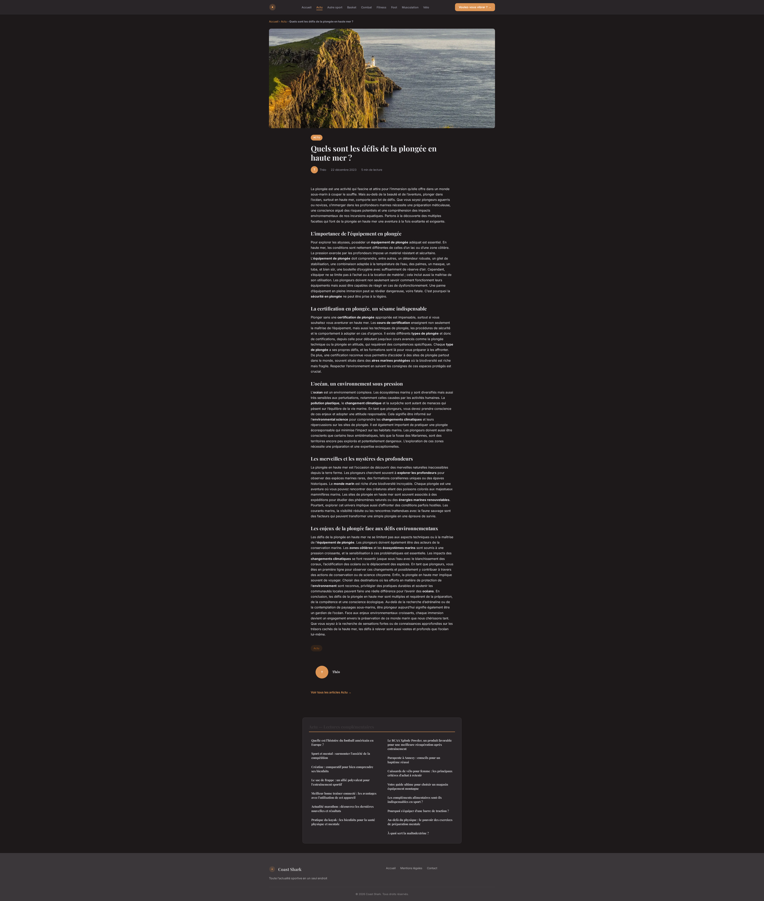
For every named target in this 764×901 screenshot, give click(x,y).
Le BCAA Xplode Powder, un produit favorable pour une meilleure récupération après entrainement (420, 744)
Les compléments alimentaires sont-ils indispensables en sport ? (415, 800)
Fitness (381, 7)
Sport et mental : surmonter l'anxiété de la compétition (340, 756)
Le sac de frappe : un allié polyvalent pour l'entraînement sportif (340, 782)
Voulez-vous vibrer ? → (475, 7)
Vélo (426, 7)
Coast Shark (289, 869)
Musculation (410, 7)
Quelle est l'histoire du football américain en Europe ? (342, 742)
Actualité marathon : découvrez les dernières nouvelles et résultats (342, 808)
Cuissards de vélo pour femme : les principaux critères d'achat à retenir (420, 773)
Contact (432, 868)
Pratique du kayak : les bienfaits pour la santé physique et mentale (343, 822)
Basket (351, 7)
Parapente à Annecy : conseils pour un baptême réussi (414, 760)
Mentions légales (411, 868)
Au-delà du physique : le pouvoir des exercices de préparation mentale (420, 822)
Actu (319, 7)
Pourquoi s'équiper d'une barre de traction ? (418, 811)
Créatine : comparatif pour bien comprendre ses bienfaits (342, 769)
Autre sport (334, 7)
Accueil (307, 7)
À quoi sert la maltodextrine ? (408, 833)
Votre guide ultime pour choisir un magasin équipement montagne (418, 786)
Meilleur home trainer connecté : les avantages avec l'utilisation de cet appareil (343, 795)
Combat (366, 7)
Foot (394, 7)
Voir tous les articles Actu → (331, 692)
